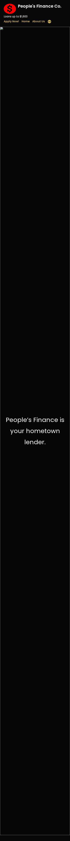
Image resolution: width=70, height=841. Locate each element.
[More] (49, 22)
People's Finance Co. (39, 6)
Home (26, 21)
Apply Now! (11, 21)
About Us (38, 21)
